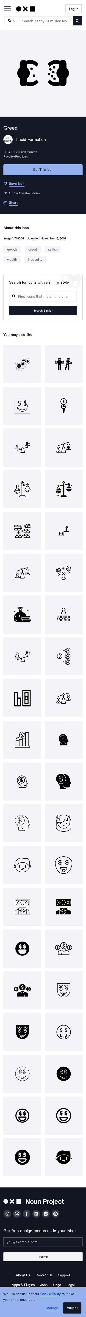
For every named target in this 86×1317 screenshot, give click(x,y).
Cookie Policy (50, 1294)
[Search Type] (11, 20)
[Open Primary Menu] (7, 9)
